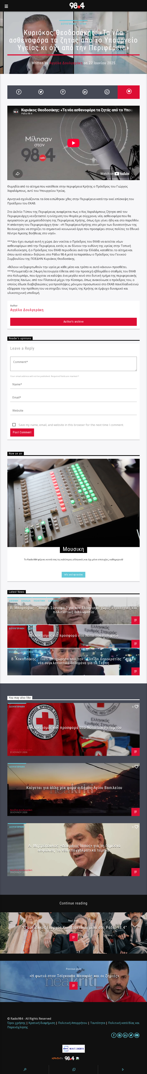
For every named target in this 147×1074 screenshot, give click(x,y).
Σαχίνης (53, 600)
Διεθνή (13, 600)
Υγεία (83, 23)
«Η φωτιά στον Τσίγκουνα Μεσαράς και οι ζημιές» (74, 976)
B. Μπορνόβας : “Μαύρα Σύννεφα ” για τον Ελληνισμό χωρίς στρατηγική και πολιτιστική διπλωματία (73, 610)
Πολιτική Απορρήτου (72, 1023)
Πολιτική (39, 600)
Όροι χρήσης (16, 1023)
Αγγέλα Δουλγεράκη (66, 63)
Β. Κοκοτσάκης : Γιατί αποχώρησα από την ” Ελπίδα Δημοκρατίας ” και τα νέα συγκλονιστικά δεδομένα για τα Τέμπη (73, 661)
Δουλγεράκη (68, 23)
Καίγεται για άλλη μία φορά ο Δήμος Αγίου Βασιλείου (74, 787)
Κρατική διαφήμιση (42, 1023)
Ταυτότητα (97, 1023)
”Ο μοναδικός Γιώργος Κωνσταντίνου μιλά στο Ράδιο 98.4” (74, 927)
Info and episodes (73, 574)
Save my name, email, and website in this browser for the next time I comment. (71, 425)
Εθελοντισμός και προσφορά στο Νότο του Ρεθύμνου (74, 635)
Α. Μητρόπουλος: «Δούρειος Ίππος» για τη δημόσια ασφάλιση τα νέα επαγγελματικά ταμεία (74, 847)
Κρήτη (32, 628)
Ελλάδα (25, 600)
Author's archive (73, 321)
